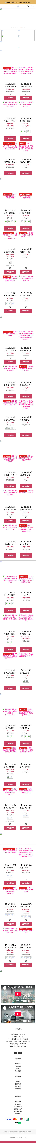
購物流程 (18, 1064)
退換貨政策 (18, 1071)
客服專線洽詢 (18, 1109)
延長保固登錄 (18, 1106)
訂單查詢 (18, 1104)
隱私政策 (18, 1084)
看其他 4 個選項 (10, 821)
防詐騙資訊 (18, 1089)
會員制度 (18, 1081)
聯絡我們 (18, 1114)
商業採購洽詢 (18, 1111)
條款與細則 (18, 1086)
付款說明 (18, 1066)
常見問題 (18, 1102)
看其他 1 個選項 (10, 265)
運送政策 (18, 1069)
